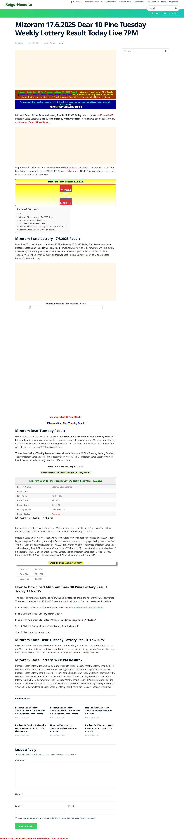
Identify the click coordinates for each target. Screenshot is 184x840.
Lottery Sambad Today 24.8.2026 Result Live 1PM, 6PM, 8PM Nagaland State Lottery (30, 711)
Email (18, 806)
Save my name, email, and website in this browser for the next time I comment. (57, 818)
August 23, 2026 (22, 735)
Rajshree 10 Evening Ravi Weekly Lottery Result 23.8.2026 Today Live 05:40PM (30, 728)
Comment (21, 760)
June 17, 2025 (34, 43)
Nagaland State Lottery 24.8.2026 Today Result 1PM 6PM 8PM (98, 711)
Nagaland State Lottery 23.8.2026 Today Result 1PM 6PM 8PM (63, 728)
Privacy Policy (6, 838)
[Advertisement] (65, 68)
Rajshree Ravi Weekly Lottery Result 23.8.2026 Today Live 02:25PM (99, 728)
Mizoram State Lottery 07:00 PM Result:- (37, 229)
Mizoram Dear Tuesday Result (32, 220)
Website (72, 806)
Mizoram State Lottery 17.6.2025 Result (36, 217)
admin (20, 43)
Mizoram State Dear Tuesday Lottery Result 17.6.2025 (43, 226)
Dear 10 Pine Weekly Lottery (35, 223)
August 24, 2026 (22, 718)
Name (19, 794)
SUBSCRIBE (172, 13)
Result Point (49, 43)
